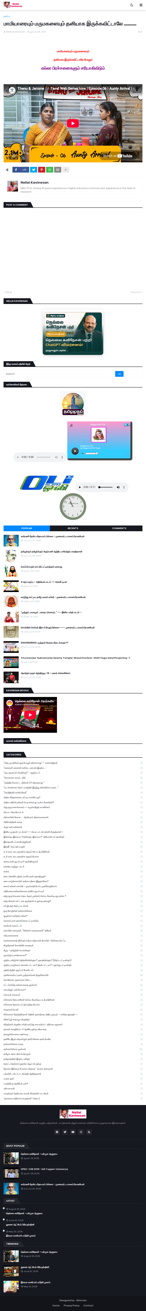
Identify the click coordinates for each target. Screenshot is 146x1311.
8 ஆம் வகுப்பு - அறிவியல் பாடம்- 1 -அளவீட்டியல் (44, 582)
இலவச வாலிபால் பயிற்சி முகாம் (21, 1235)
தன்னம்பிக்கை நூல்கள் (73, 1049)
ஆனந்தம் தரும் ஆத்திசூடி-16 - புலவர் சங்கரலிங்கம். (46, 673)
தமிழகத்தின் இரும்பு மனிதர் (73, 1059)
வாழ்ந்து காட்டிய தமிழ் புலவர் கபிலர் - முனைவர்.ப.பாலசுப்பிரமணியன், (53, 597)
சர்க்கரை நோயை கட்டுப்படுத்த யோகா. (73, 1004)
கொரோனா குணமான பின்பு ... (73, 980)
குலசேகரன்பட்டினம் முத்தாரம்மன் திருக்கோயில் (73, 975)
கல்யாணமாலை (73, 935)
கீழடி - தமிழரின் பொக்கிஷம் (73, 950)
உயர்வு (73, 871)
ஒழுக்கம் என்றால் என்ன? (73, 916)
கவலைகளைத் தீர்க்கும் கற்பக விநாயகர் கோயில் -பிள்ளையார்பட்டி (73, 940)
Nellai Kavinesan (35, 182)
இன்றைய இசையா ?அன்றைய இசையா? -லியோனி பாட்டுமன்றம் (73, 837)
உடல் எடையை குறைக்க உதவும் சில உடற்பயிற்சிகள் (73, 851)
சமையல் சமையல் (73, 994)
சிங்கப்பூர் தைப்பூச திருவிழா (73, 1019)
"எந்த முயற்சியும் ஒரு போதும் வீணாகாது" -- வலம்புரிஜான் (73, 763)
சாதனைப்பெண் (73, 1009)
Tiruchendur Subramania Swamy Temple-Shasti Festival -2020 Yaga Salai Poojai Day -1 (75, 658)
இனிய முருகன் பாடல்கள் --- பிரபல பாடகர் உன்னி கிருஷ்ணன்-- (73, 832)
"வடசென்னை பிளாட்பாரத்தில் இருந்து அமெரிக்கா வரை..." (73, 787)
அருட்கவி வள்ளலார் (73, 827)
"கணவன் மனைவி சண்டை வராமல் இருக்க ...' (73, 768)
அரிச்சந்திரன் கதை (73, 822)
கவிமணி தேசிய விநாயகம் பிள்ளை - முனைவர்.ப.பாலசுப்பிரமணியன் (53, 536)
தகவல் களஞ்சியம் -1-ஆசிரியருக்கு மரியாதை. (73, 1029)
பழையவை (136, 292)
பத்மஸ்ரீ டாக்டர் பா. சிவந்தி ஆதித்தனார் (73, 1074)
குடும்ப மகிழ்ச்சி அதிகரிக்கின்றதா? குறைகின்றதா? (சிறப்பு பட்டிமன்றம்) (73, 960)
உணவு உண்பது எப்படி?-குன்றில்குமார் (73, 861)
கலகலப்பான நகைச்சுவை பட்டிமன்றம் (73, 920)
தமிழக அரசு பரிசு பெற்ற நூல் (73, 1054)
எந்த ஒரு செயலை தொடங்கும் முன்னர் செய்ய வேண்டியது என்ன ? (73, 896)
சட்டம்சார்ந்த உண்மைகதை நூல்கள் (73, 985)
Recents (73, 528)
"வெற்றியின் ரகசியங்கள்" (73, 792)
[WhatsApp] (49, 170)
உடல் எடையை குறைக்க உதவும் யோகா (73, 856)
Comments (119, 528)
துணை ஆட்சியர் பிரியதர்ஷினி (20, 1224)
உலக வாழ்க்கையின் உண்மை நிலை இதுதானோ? (73, 881)
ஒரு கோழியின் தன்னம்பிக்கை (73, 911)
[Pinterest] (41, 170)
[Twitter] (33, 170)
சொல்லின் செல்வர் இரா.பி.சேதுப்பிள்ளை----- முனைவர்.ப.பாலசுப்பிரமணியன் (58, 627)
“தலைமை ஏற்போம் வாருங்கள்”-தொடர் (73, 1098)
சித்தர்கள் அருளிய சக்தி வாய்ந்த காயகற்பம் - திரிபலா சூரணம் (73, 1024)
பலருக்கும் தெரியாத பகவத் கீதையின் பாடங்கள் (73, 1093)
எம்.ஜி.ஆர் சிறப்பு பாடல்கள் (73, 906)
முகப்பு (7, 16)
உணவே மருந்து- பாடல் (73, 866)
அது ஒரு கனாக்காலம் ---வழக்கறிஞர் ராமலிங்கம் (73, 807)
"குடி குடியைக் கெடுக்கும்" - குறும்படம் (73, 772)
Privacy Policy (71, 1305)
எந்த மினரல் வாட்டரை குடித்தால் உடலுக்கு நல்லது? (73, 901)
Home (56, 1305)
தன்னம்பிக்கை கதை (73, 1044)
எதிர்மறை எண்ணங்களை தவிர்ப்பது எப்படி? (73, 891)
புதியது (8, 292)
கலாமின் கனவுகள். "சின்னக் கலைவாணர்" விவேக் (73, 930)
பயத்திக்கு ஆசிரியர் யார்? (73, 1083)
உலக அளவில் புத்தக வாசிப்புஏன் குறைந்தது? (73, 876)
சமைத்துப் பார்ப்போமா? (73, 989)
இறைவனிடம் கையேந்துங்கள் (73, 842)
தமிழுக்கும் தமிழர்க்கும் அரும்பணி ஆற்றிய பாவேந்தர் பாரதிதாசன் (51, 551)
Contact (88, 1305)
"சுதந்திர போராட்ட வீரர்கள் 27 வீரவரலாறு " (73, 782)
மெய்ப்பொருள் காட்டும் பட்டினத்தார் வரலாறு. (42, 566)
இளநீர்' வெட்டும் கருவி (73, 846)
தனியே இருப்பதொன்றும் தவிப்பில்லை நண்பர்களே (73, 1039)
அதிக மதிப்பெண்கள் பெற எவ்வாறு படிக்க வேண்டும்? (73, 802)
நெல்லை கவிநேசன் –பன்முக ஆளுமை (39, 1154)
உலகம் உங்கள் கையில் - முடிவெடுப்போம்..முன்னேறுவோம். (73, 886)
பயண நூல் (73, 1078)
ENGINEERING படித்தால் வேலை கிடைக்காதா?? (44, 642)
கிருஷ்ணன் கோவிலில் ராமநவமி (73, 945)
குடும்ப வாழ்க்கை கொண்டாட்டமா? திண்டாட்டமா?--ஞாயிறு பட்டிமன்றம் (73, 965)
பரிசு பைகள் (73, 1088)
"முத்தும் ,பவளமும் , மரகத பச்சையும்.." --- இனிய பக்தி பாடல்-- (51, 612)
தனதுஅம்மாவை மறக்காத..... (73, 1034)
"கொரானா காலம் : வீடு (73, 777)
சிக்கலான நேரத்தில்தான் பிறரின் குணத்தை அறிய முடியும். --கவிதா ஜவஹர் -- (73, 1014)
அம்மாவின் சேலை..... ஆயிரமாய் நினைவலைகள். (73, 817)
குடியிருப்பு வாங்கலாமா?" (73, 955)
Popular (26, 528)
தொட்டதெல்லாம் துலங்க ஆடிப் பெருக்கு (73, 1064)
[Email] (57, 170)
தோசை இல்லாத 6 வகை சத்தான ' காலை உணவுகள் (73, 1069)
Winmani (81, 1300)
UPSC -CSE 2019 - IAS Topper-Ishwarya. (44, 1169)
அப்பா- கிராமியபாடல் (73, 812)
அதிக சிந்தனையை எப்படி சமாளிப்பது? (73, 797)
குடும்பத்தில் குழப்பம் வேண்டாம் (73, 970)
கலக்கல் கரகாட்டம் (73, 925)
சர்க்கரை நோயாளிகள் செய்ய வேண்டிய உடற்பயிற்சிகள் (73, 999)
